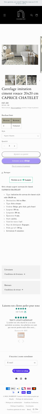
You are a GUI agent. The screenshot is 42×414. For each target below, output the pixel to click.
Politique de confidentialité (14, 402)
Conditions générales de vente (16, 409)
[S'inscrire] (34, 362)
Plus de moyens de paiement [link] (21, 166)
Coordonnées (30, 406)
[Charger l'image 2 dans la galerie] (21, 80)
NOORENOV (12, 396)
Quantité (5, 141)
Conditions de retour (13, 290)
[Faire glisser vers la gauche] (2, 80)
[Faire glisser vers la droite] (39, 80)
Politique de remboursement (24, 399)
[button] (4, 15)
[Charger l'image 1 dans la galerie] (10, 80)
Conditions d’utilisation (31, 402)
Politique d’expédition (17, 406)
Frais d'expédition (16, 107)
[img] (21, 308)
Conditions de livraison (14, 274)
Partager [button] (7, 172)
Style (3, 131)
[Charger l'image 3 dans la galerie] (32, 80)
